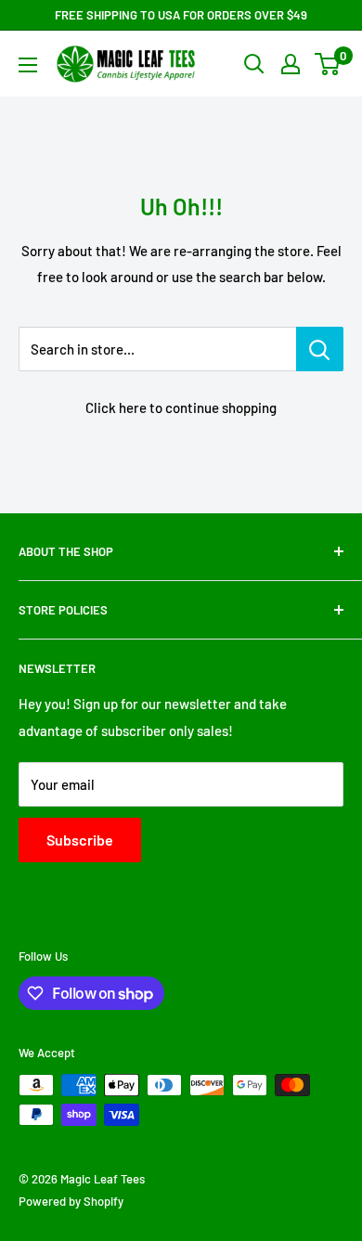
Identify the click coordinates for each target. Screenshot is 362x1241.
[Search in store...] (319, 349)
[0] (328, 64)
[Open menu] (28, 65)
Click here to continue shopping (181, 407)
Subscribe (79, 839)
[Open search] (254, 64)
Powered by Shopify (71, 1201)
